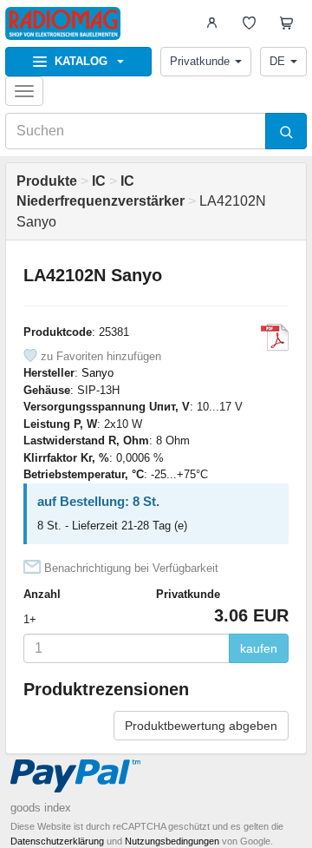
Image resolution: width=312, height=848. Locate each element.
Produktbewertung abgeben (201, 726)
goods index (40, 807)
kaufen (258, 648)
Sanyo (97, 372)
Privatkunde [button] (200, 61)
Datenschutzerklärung (57, 841)
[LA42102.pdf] (275, 338)
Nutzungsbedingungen (172, 841)
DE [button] (277, 61)
